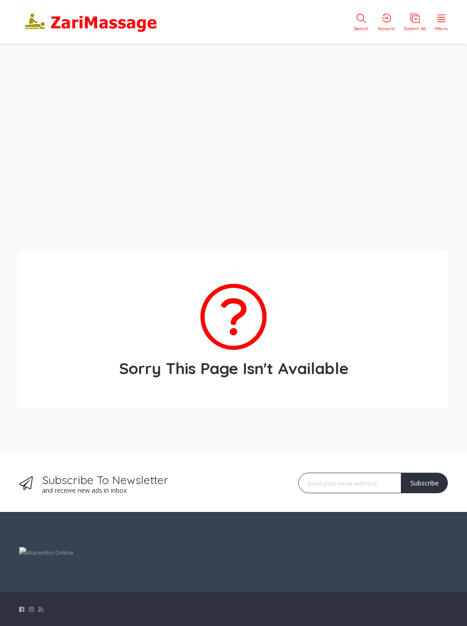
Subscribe (424, 483)
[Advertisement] (233, 141)
